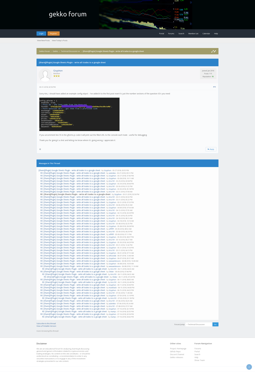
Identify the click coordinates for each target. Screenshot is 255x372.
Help (216, 33)
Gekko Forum (44, 51)
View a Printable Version (46, 326)
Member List (193, 33)
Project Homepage (178, 348)
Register (53, 33)
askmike (112, 173)
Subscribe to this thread (46, 323)
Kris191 (112, 181)
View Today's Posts (59, 40)
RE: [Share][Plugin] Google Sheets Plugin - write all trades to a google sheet (72, 173)
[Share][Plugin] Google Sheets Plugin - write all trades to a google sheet (69, 170)
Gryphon (58, 70)
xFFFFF (111, 229)
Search (181, 33)
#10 (214, 87)
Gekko (55, 51)
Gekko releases (176, 357)
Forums (171, 33)
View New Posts (43, 40)
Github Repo (175, 351)
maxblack (113, 287)
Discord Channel (177, 354)
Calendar (206, 33)
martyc (113, 311)
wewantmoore (115, 261)
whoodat (112, 255)
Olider (111, 271)
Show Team (199, 360)
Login (41, 33)
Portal (161, 33)
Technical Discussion (69, 51)
